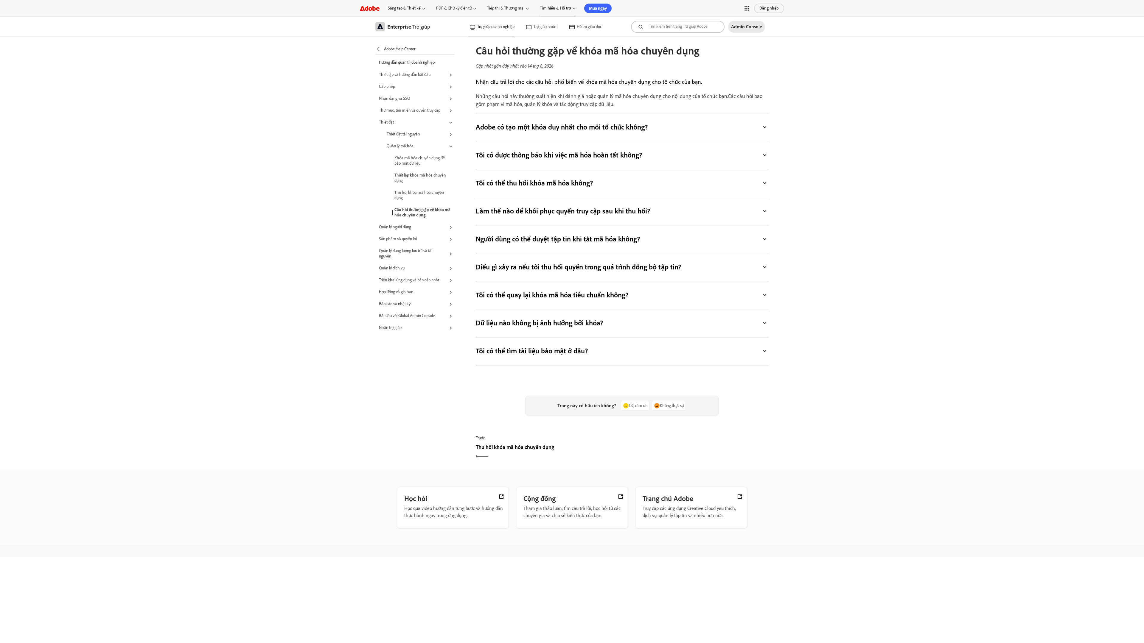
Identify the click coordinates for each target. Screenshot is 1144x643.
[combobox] (678, 27)
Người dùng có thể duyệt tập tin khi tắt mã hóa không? (558, 239)
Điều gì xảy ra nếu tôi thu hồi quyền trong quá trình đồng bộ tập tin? (578, 267)
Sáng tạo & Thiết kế (404, 8)
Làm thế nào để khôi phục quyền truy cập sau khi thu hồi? (563, 211)
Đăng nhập (769, 8)
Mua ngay (598, 8)
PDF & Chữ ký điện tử (454, 8)
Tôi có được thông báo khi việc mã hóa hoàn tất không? (559, 155)
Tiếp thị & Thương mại (505, 8)
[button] (747, 8)
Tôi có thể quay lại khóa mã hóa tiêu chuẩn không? (552, 295)
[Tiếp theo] (696, 452)
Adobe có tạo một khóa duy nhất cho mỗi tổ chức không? (562, 127)
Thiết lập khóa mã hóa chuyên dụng (420, 178)
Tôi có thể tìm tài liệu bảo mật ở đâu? (532, 351)
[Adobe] (370, 8)
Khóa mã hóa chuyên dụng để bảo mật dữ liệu (419, 160)
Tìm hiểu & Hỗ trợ (555, 8)
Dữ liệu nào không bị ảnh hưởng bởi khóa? (539, 323)
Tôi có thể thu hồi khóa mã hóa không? (534, 183)
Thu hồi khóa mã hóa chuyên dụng (419, 195)
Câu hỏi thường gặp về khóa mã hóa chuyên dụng (422, 212)
